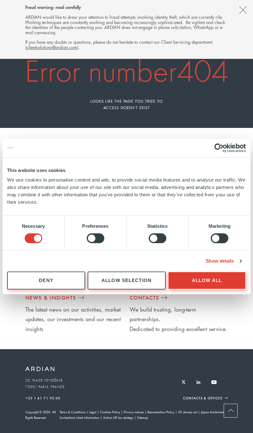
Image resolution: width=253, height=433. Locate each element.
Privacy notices (134, 412)
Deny (46, 280)
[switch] (95, 238)
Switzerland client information (79, 417)
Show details (220, 260)
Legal (92, 412)
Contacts (144, 297)
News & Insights (50, 297)
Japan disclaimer (212, 412)
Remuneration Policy (160, 412)
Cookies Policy (110, 412)
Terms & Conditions (72, 412)
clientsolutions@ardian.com (52, 47)
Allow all (207, 280)
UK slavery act (187, 412)
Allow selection (126, 280)
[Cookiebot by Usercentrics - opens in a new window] (219, 148)
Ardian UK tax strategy (118, 417)
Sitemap (142, 417)
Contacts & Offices (202, 397)
